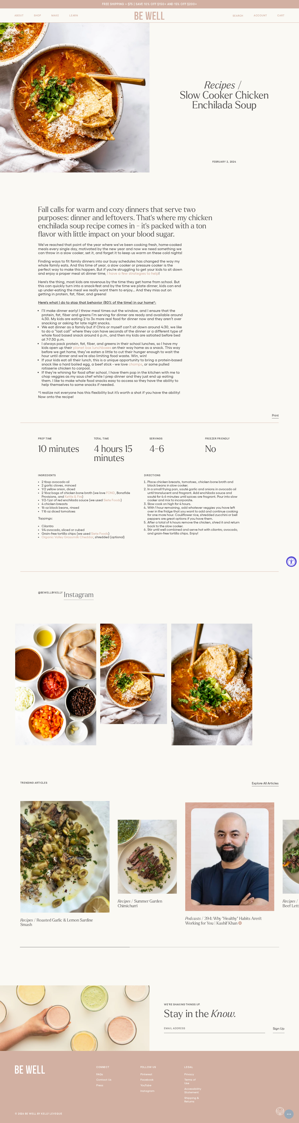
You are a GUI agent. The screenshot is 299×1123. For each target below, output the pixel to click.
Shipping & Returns (191, 1099)
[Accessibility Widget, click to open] (291, 561)
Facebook (146, 1079)
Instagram (79, 594)
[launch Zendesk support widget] (289, 1114)
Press (99, 1085)
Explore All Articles (265, 783)
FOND (110, 493)
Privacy (189, 1074)
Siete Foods (99, 533)
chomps (135, 364)
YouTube (145, 1085)
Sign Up (279, 1028)
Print (275, 415)
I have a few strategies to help (133, 273)
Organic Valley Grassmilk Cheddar (67, 537)
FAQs (99, 1074)
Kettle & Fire (73, 496)
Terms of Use (190, 1081)
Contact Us (103, 1079)
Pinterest (146, 1074)
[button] (18, 15)
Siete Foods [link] (112, 500)
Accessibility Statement (192, 1090)
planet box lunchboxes (92, 347)
